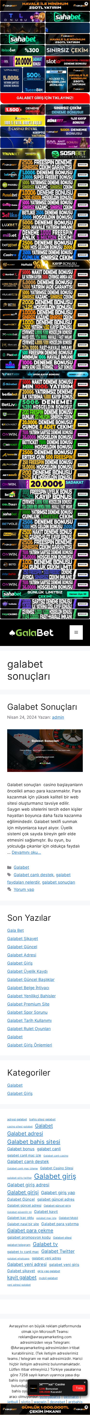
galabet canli (49, 1148)
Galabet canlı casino (55, 1155)
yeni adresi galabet (19, 1284)
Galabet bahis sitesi (33, 1141)
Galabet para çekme (30, 1230)
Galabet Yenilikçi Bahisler (31, 996)
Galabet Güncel (22, 946)
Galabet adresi (25, 1133)
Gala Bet (15, 930)
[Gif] (45, 264)
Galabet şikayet (21, 1271)
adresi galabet (17, 1119)
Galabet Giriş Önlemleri (29, 1045)
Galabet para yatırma (60, 1224)
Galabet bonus (21, 1148)
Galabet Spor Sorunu (27, 1012)
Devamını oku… (26, 852)
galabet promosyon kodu (29, 1237)
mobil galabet (48, 1278)
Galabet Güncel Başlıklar (30, 979)
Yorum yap (24, 889)
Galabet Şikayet (22, 938)
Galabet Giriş (20, 963)
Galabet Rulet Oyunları (29, 1028)
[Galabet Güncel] (31, 632)
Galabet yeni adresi (27, 1264)
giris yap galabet (48, 1271)
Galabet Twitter (58, 1251)
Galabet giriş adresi (28, 1185)
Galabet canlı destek (34, 874)
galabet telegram (18, 1245)
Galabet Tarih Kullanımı (29, 1020)
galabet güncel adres (55, 1199)
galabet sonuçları (58, 882)
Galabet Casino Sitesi (56, 1168)
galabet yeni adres (46, 1258)
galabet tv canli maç (23, 1252)
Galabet (21, 867)
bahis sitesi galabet (42, 1119)
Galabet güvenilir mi (19, 1212)
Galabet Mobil (68, 1218)
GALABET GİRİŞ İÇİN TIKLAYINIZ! (45, 98)
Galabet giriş (55, 1176)
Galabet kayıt (46, 1211)
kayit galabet (21, 1277)
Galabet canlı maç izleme (22, 1168)
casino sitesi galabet (20, 1126)
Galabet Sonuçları (42, 707)
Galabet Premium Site (28, 1004)
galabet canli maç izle (24, 1155)
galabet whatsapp (18, 1258)
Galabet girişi (23, 1192)
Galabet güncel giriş (57, 1205)
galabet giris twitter (19, 1177)
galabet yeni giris (64, 1264)
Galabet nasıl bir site (23, 1224)
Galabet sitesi (62, 1237)
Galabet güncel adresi (24, 1205)
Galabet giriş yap (58, 1192)
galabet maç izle (46, 1218)
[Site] (45, 164)
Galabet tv (45, 1244)
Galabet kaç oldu (20, 1218)
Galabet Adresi (21, 955)
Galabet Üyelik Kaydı (27, 971)
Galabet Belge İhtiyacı (28, 987)
